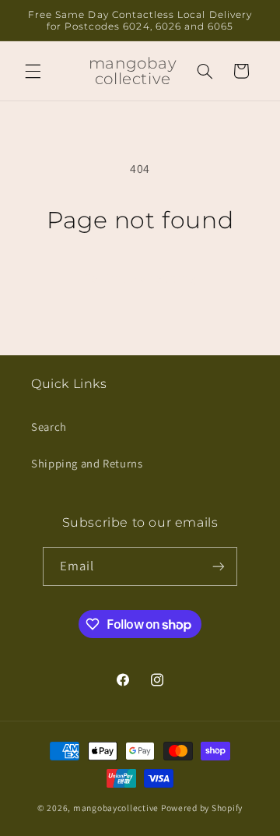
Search (49, 426)
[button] (33, 71)
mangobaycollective (116, 807)
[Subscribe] (218, 566)
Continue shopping (140, 278)
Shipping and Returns (87, 463)
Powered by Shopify (202, 807)
